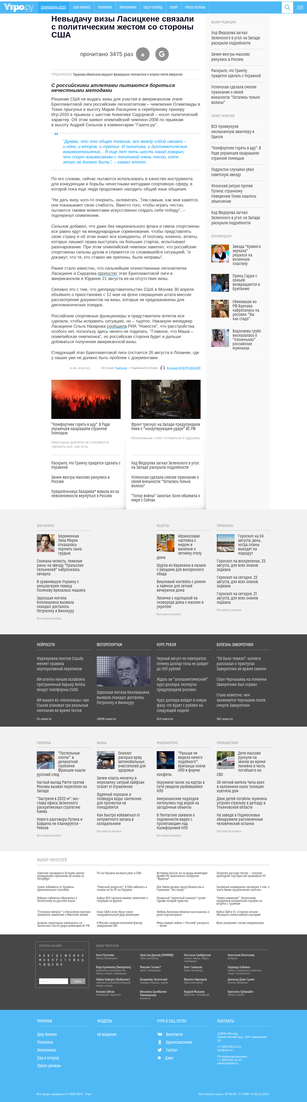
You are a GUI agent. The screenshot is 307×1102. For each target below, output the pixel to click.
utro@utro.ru (225, 1050)
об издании (106, 1034)
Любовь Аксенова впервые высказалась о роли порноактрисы (183, 913)
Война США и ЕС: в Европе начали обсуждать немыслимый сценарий (238, 913)
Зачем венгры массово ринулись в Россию (80, 479)
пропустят (107, 273)
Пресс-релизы (195, 7)
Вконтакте (174, 1034)
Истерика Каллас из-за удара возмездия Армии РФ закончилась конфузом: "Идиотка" (182, 876)
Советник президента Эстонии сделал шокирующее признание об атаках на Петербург (60, 876)
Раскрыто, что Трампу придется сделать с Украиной (85, 465)
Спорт (174, 7)
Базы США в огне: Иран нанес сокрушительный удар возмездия (118, 913)
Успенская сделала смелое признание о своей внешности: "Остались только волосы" (165, 481)
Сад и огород (153, 7)
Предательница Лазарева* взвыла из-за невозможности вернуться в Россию (85, 493)
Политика (105, 7)
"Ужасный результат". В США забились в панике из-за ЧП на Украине (122, 888)
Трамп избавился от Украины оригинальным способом (55, 888)
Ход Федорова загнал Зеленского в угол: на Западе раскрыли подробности (165, 465)
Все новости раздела (49, 618)
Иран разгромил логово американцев (240, 923)
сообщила (117, 326)
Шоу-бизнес (82, 7)
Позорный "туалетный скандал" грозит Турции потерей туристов (181, 899)
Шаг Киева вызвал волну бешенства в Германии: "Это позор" (180, 888)
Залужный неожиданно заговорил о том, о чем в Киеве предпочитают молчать (242, 888)
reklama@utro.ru (227, 1063)
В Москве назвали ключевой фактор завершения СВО (119, 924)
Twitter (172, 1050)
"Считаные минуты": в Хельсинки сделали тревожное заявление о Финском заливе (63, 913)
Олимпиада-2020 (53, 7)
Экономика (127, 7)
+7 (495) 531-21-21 (229, 1046)
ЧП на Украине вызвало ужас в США (119, 873)
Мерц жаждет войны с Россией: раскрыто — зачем (183, 924)
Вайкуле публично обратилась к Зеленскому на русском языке (57, 899)
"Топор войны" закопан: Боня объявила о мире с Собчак (165, 498)
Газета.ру (121, 367)
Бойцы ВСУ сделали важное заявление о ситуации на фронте (122, 899)
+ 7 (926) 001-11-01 (229, 1059)
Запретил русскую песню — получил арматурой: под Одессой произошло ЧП (241, 875)
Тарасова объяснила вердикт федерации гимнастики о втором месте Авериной (127, 74)
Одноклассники (179, 1042)
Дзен (169, 1058)
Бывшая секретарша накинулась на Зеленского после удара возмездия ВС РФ (63, 924)
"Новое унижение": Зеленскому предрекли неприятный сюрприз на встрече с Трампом (239, 901)
